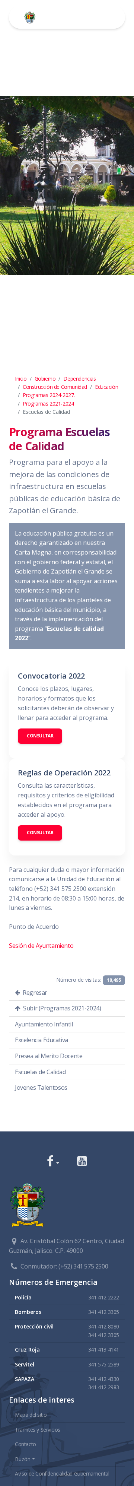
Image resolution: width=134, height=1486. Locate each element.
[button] (53, 1161)
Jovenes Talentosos (41, 1087)
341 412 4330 (103, 1378)
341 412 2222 (103, 1297)
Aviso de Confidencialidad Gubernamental (62, 1473)
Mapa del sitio (31, 1414)
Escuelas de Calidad (40, 1072)
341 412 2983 (103, 1387)
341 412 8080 (103, 1326)
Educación (106, 386)
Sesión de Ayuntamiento (41, 946)
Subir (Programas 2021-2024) (61, 1008)
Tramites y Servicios (37, 1429)
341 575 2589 (103, 1364)
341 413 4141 (103, 1349)
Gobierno (45, 378)
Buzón (23, 1459)
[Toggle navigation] (100, 17)
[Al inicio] (31, 17)
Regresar (34, 992)
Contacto (25, 1444)
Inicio (21, 378)
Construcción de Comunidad (55, 386)
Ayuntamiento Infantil (44, 1024)
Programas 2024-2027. (49, 395)
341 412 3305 (103, 1311)
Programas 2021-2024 (48, 403)
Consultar (40, 736)
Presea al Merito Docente (48, 1056)
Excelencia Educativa (41, 1040)
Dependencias (79, 378)
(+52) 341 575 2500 (83, 1266)
